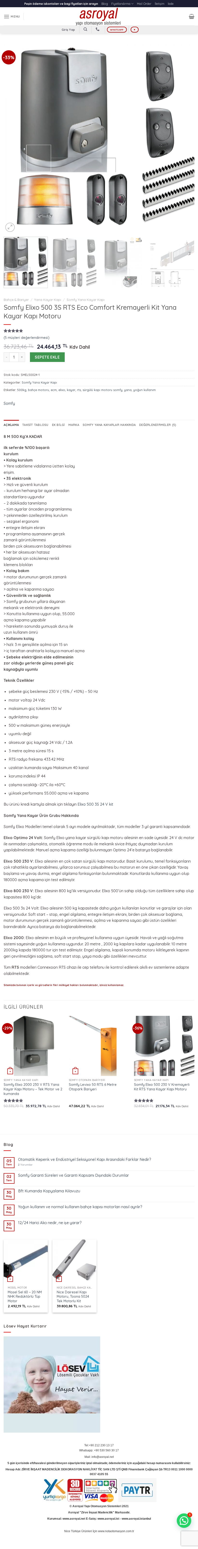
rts (79, 390)
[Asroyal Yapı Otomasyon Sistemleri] (99, 16)
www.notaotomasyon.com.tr (116, 1531)
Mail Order (144, 4)
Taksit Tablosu (35, 425)
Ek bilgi (58, 425)
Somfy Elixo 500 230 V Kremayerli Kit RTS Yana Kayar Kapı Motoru (162, 1086)
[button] (184, 1520)
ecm (54, 390)
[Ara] (85, 29)
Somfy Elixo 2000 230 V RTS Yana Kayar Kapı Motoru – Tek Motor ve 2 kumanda (33, 1089)
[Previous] (13, 138)
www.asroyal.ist (108, 1518)
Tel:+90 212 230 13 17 (99, 1445)
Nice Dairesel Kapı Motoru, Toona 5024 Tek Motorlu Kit (73, 1296)
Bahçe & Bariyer (16, 299)
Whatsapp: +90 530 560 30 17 (99, 1450)
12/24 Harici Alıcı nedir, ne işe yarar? (50, 1222)
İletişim (159, 4)
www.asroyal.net (74, 1518)
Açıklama (11, 425)
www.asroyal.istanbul (136, 1518)
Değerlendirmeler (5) (157, 425)
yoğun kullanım (144, 390)
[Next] (184, 138)
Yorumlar (25, 1164)
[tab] (11, 425)
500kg (21, 390)
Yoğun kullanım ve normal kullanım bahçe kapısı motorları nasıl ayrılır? (80, 1207)
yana (128, 390)
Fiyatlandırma (120, 4)
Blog (104, 4)
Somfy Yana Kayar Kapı (86, 299)
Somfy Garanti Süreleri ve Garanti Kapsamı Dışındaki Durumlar (73, 1175)
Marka (73, 425)
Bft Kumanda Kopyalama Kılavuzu (49, 1191)
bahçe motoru (38, 390)
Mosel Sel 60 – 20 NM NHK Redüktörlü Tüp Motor (25, 1296)
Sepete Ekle (47, 357)
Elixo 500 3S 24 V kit (95, 804)
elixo (61, 390)
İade (171, 4)
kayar (71, 390)
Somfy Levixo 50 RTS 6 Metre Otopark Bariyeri (93, 1086)
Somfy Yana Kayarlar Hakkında (109, 425)
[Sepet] (191, 16)
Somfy (9, 403)
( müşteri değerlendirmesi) (27, 337)
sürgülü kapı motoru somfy (102, 390)
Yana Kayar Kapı (47, 299)
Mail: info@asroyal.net (99, 1457)
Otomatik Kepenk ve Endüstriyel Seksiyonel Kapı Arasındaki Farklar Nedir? (84, 1159)
